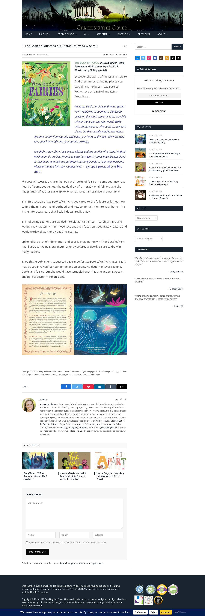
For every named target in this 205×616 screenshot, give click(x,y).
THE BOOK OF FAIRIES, (87, 62)
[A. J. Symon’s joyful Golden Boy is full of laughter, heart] (140, 153)
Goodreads (85, 430)
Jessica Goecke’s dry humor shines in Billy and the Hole (165, 197)
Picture (43, 34)
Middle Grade (66, 34)
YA (85, 34)
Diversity (122, 34)
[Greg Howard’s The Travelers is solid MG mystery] (38, 460)
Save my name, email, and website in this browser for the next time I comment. (68, 542)
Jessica (27, 54)
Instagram (72, 427)
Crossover (144, 34)
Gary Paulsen (177, 271)
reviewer (121, 430)
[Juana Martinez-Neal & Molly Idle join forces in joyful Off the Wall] (74, 460)
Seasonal (101, 34)
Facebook (83, 427)
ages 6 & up (109, 54)
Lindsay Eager (176, 288)
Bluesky (63, 427)
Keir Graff (178, 305)
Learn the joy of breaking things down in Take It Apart (110, 476)
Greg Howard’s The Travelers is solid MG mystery (35, 476)
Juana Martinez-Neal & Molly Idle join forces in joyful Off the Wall (73, 476)
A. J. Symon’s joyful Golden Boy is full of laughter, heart (164, 155)
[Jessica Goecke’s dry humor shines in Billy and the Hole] (140, 195)
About (161, 34)
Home (28, 34)
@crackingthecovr (109, 427)
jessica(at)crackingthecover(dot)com (95, 424)
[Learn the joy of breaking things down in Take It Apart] (110, 460)
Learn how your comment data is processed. (82, 563)
